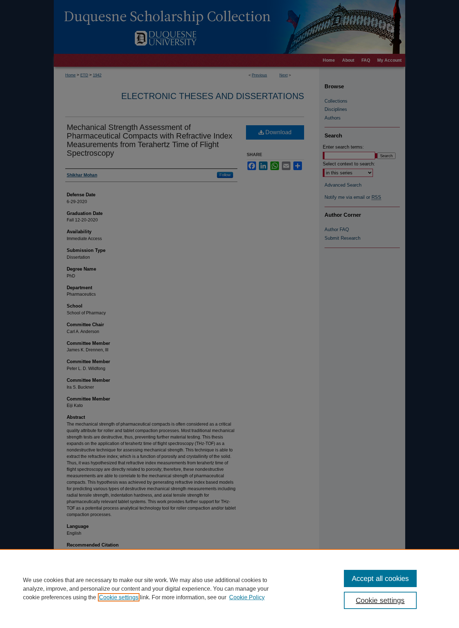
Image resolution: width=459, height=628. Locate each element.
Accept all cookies (380, 578)
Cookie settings (118, 597)
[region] (229, 588)
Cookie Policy (247, 597)
